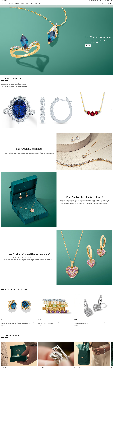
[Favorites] (106, 3)
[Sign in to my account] (109, 3)
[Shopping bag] (111, 3)
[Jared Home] (4, 3)
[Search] (102, 3)
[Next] (111, 90)
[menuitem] (11, 3)
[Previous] (108, 90)
